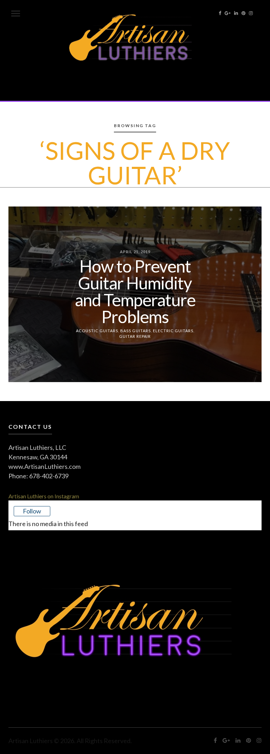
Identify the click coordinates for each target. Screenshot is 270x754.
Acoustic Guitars (97, 330)
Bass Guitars (135, 330)
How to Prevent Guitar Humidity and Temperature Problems (135, 291)
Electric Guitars (173, 330)
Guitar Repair (135, 336)
